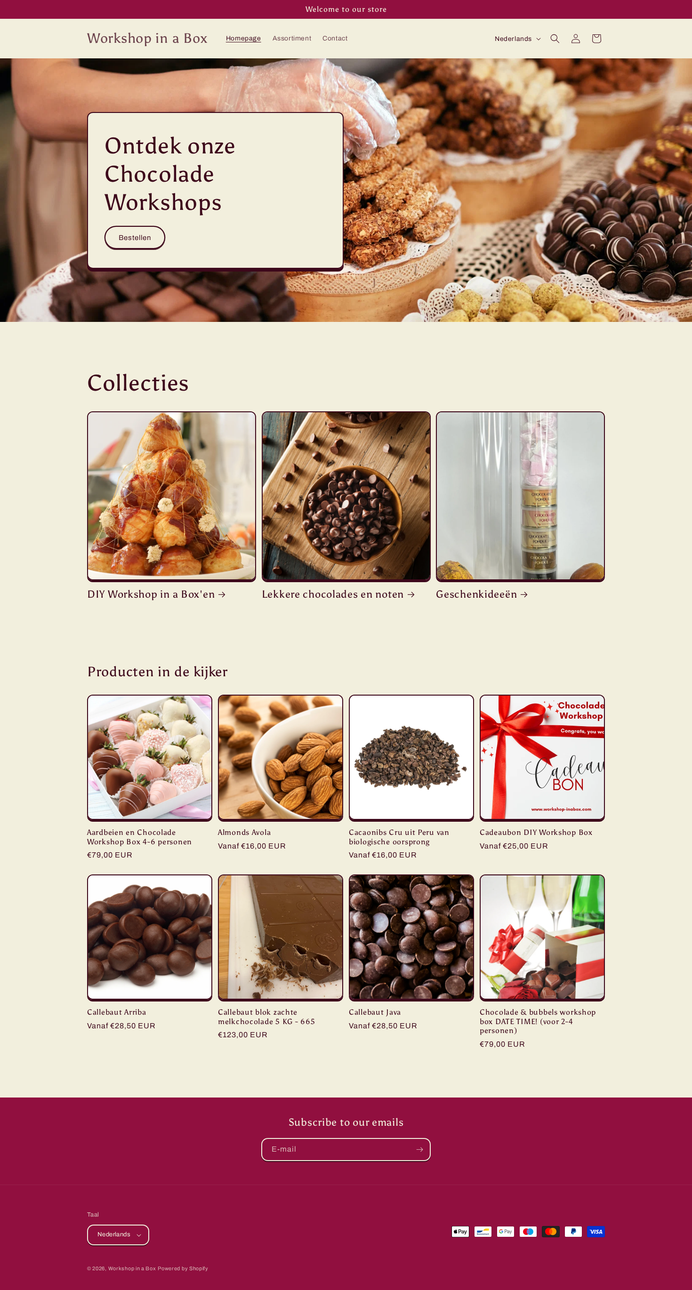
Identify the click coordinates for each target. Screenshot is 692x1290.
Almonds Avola (244, 832)
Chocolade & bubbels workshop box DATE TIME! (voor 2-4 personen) (538, 1021)
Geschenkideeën (476, 594)
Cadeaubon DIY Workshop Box (536, 832)
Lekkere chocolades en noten (333, 594)
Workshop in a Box (132, 1268)
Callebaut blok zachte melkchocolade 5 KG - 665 (266, 1017)
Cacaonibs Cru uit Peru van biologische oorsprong (399, 837)
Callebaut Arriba (116, 1012)
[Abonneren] (419, 1149)
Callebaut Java (375, 1012)
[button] (555, 38)
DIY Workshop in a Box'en (151, 594)
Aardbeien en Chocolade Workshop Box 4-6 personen (139, 837)
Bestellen (135, 237)
